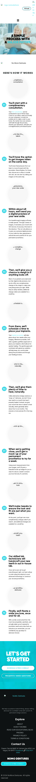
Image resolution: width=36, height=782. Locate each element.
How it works (19, 727)
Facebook (19, 750)
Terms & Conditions (20, 738)
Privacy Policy (20, 735)
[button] (27, 8)
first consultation (17, 112)
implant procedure (17, 335)
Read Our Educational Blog (20, 730)
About (20, 724)
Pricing (19, 733)
